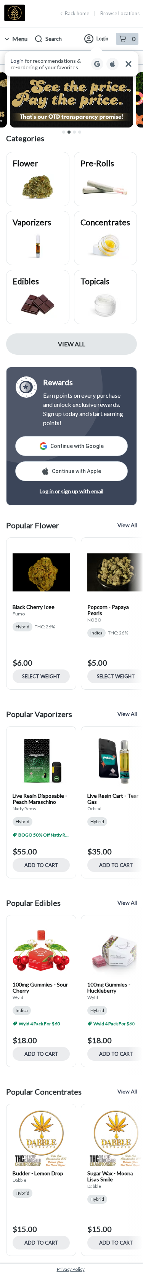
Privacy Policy (71, 1269)
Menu (19, 38)
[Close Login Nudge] (128, 64)
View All (71, 343)
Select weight (41, 676)
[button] (71, 63)
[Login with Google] (97, 64)
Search (53, 38)
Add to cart (41, 865)
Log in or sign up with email (71, 491)
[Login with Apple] (112, 64)
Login (102, 38)
